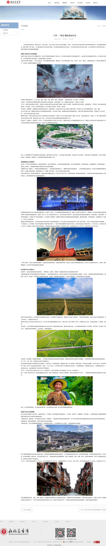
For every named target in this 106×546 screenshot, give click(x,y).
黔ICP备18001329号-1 (58, 542)
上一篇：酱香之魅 (26, 509)
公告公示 (5, 33)
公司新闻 (5, 30)
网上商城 (45, 521)
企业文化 (56, 521)
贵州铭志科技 (57, 545)
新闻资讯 (22, 521)
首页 (99, 25)
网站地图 (89, 542)
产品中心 (34, 521)
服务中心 (68, 521)
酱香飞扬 (11, 521)
